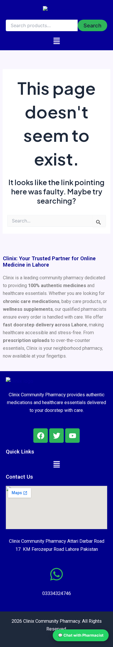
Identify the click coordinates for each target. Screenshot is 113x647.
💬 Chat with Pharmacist (80, 635)
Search (92, 25)
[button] (56, 40)
